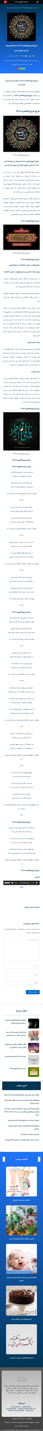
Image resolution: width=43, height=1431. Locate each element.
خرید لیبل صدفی (15, 1407)
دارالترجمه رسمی (11, 1408)
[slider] (7, 883)
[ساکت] (12, 883)
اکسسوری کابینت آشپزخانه (16, 1410)
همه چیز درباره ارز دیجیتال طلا (30, 1134)
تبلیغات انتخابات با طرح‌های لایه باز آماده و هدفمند (23, 1120)
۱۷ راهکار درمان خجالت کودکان (21, 1200)
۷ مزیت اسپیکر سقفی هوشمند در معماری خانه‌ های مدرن (22, 1140)
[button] (38, 2)
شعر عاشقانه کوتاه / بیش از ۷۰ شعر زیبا (21, 1358)
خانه (38, 8)
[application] (21, 883)
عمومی (34, 8)
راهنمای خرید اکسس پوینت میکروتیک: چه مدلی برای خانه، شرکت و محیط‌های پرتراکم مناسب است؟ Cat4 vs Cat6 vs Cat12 (21, 1112)
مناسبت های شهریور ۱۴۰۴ (18, 1068)
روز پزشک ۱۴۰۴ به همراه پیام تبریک (15, 1056)
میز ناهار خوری (26, 1407)
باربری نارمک (29, 1410)
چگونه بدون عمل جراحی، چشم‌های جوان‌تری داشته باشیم (21, 1095)
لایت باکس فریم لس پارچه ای (26, 1408)
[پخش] (37, 883)
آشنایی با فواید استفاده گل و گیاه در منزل (21, 1239)
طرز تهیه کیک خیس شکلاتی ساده (21, 1319)
